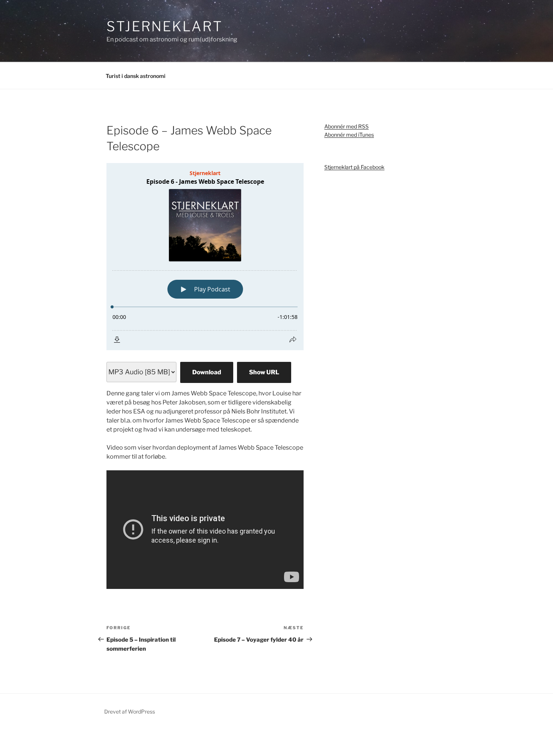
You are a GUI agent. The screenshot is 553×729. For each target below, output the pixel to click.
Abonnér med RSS (346, 126)
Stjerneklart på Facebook (354, 167)
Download (206, 372)
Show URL (264, 372)
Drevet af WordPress (129, 711)
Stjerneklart (164, 26)
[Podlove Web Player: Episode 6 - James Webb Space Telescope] (205, 256)
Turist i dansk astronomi (136, 76)
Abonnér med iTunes (349, 134)
